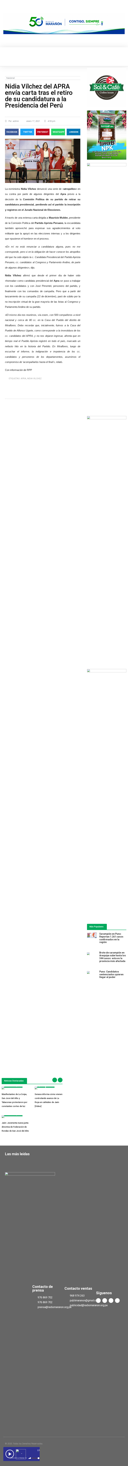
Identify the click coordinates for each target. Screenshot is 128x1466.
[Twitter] (104, 1300)
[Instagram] (117, 1300)
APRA (23, 378)
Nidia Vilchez (34, 378)
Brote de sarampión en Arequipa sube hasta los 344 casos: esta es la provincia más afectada (112, 956)
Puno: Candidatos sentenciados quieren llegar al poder (111, 974)
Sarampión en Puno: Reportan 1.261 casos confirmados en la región (111, 938)
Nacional (10, 78)
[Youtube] (111, 1300)
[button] (5, 56)
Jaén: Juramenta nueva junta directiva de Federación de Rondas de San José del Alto (15, 1127)
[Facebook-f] (98, 1300)
